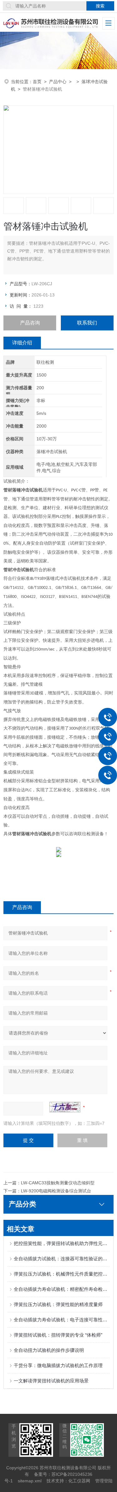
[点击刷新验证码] (64, 1107)
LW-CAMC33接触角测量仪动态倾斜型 (58, 1182)
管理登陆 (104, 1480)
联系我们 (87, 322)
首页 (37, 81)
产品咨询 (30, 322)
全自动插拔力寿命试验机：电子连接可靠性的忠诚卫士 (62, 1319)
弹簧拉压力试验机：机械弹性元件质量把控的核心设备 (62, 1273)
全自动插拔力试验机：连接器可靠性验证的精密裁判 (62, 1258)
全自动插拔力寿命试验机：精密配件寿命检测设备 (62, 1289)
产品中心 (57, 81)
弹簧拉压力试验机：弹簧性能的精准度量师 (58, 1304)
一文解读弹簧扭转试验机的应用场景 (51, 1380)
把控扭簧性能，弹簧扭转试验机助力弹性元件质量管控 (62, 1243)
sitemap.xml (29, 1480)
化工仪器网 (79, 1480)
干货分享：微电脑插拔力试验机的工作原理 (58, 1365)
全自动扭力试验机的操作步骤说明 (49, 1350)
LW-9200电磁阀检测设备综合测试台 (56, 1190)
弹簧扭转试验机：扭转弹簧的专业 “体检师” (58, 1335)
